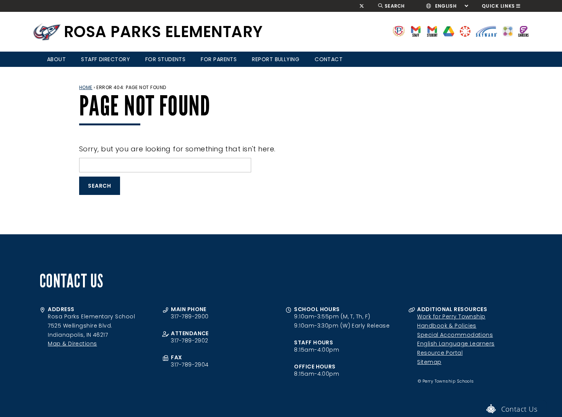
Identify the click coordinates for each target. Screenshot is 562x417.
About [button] (56, 59)
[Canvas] (465, 31)
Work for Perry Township (451, 316)
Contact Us (519, 409)
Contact (329, 59)
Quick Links (498, 6)
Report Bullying (275, 59)
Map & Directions (72, 343)
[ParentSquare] (507, 31)
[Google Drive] (448, 31)
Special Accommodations (455, 335)
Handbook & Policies (446, 325)
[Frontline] (523, 31)
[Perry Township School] (47, 31)
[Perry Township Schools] (399, 31)
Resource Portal (440, 353)
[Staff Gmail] (415, 31)
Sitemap (429, 362)
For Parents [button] (219, 59)
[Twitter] (362, 6)
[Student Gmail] (432, 31)
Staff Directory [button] (105, 59)
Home (86, 87)
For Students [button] (165, 59)
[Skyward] (486, 31)
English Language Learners (455, 343)
